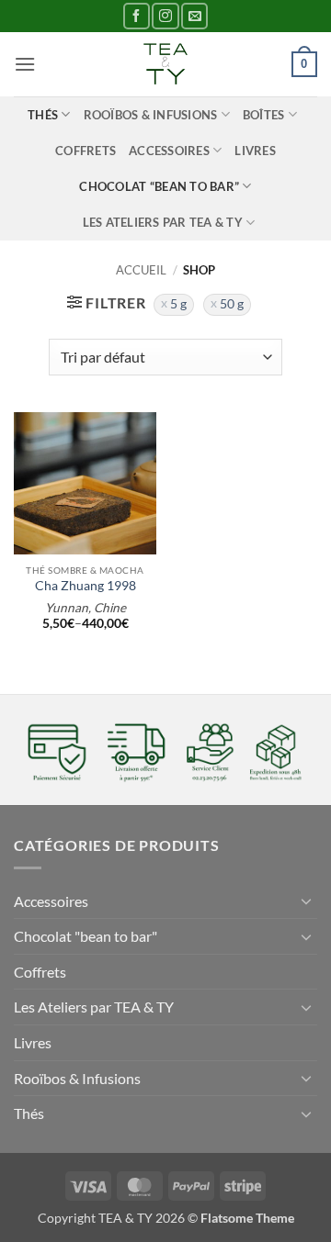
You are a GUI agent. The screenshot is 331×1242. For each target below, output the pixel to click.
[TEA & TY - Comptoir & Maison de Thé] (165, 64)
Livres (255, 150)
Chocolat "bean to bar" (85, 936)
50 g (232, 304)
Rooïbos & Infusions (151, 114)
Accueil (141, 270)
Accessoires (169, 150)
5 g (178, 304)
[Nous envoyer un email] (194, 16)
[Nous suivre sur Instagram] (165, 16)
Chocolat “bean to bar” (159, 186)
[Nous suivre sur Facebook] (136, 16)
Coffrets (85, 150)
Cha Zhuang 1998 (85, 585)
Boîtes (264, 114)
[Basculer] (306, 901)
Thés (43, 114)
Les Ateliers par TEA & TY (163, 222)
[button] (25, 63)
